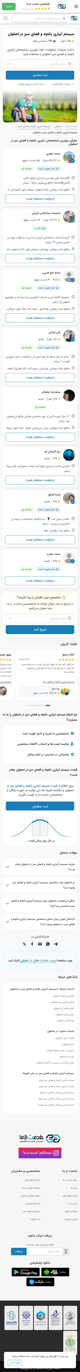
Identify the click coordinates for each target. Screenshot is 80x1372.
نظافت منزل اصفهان (65, 1038)
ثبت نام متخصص (32, 1203)
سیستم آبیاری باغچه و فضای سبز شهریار (56, 1105)
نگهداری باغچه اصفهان (63, 996)
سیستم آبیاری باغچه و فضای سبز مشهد (56, 1098)
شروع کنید (40, 629)
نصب (9, 6)
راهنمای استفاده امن (31, 1211)
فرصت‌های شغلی (70, 1195)
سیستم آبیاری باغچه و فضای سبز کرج (57, 1092)
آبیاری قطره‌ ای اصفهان (63, 1008)
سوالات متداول (71, 1211)
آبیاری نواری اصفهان (65, 1014)
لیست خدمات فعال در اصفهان (38, 961)
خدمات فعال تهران (32, 1180)
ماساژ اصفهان (68, 1044)
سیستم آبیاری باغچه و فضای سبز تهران (56, 1080)
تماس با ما (72, 1203)
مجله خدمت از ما (70, 1180)
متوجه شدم (15, 1362)
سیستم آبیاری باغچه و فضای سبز (34, 126)
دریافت (19, 1251)
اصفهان (58, 126)
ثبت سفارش (40, 75)
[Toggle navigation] (6, 18)
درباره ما (74, 1188)
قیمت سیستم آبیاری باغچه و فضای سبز (34, 785)
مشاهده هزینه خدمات (30, 1188)
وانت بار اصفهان (66, 1056)
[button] (48, 705)
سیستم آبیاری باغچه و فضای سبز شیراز (56, 1086)
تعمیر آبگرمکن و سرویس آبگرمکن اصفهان (55, 1062)
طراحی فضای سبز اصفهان (62, 1002)
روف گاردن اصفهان (65, 1020)
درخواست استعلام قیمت (40, 198)
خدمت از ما (71, 126)
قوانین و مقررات (70, 1219)
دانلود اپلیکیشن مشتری (30, 1195)
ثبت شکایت (35, 1219)
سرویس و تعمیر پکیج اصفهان (60, 1050)
